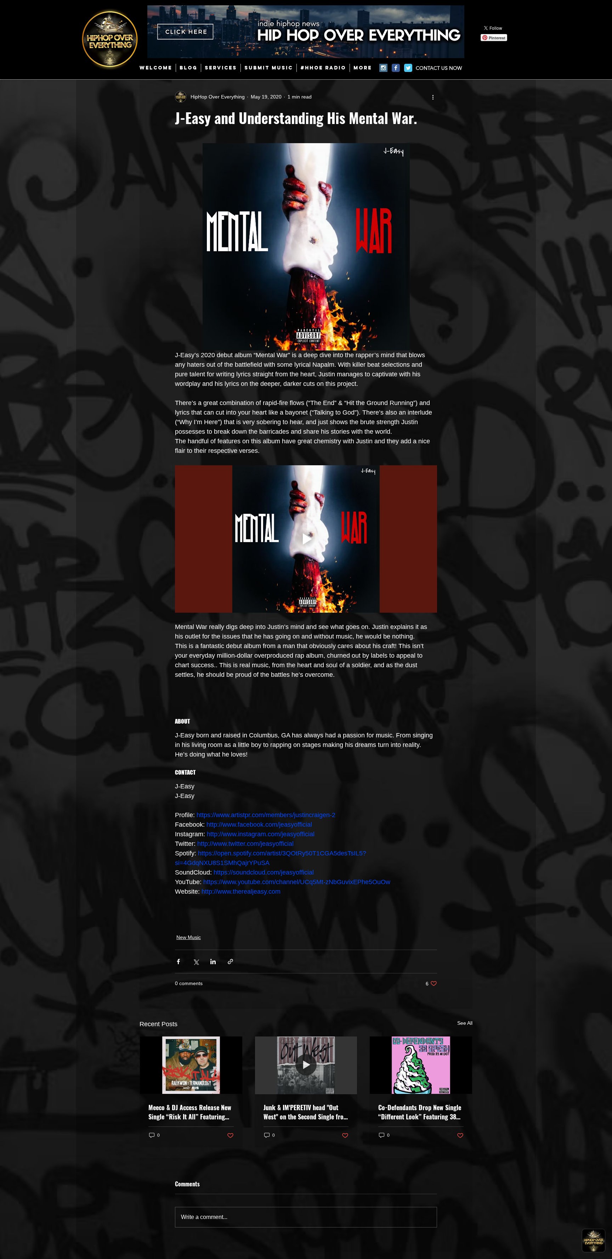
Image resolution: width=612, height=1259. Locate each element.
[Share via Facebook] (178, 961)
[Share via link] (230, 961)
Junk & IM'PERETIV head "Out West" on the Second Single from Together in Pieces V (306, 1112)
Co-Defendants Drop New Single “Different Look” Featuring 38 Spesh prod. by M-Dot (419, 1112)
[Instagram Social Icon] (383, 68)
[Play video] (306, 539)
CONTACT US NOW (439, 68)
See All (464, 1023)
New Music (188, 937)
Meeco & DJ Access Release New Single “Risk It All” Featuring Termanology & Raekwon (189, 1112)
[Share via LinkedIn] (213, 961)
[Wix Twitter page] (408, 68)
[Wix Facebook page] (396, 68)
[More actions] (433, 96)
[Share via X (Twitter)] (195, 961)
